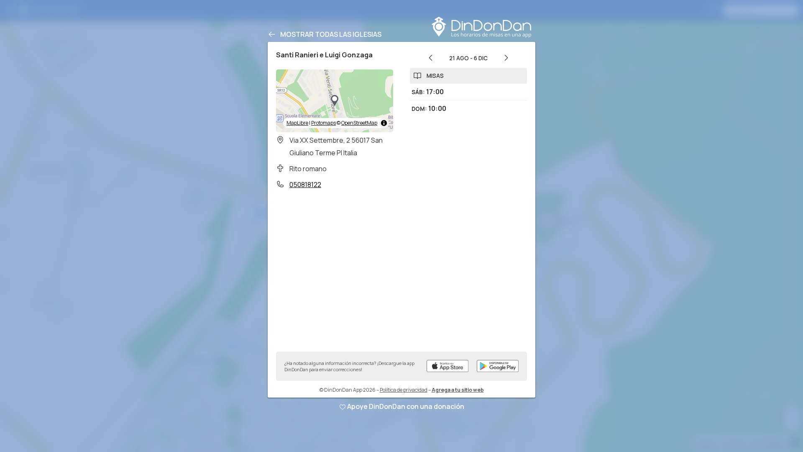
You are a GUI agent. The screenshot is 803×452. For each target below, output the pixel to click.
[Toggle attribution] (384, 123)
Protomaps (323, 122)
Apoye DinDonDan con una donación (405, 406)
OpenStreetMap (359, 122)
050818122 (305, 184)
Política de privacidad (403, 389)
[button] (334, 101)
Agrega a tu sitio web (458, 389)
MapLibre (297, 122)
